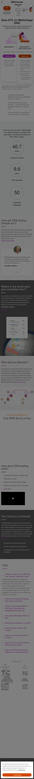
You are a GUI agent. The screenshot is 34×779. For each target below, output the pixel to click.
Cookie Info (22, 770)
